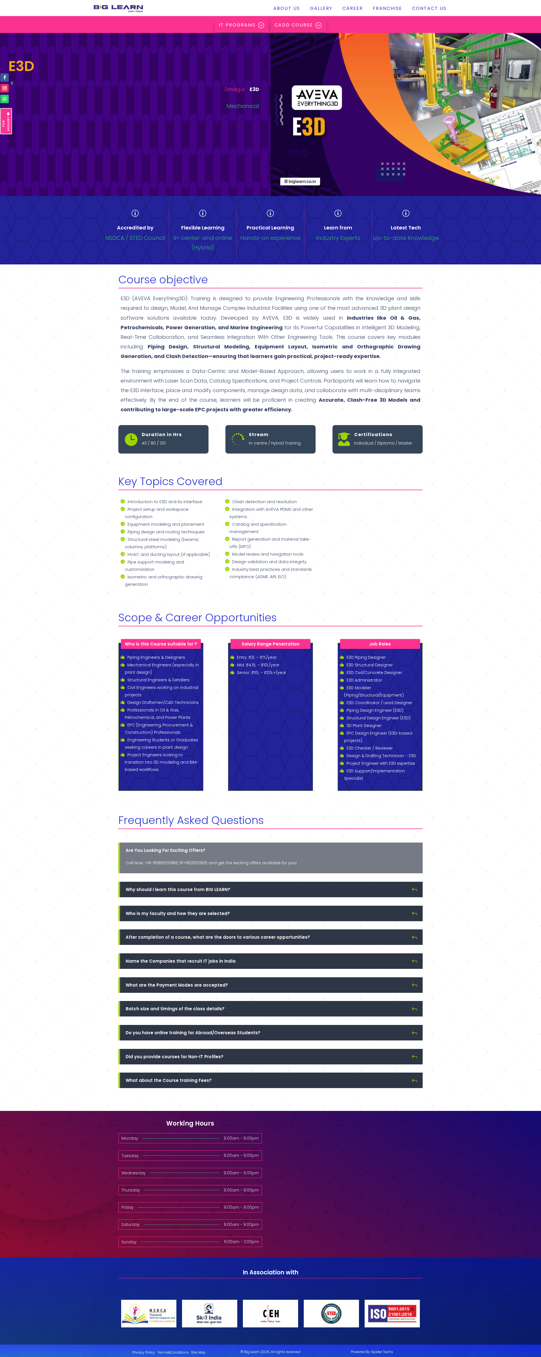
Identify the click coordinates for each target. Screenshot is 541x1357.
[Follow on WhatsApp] (4, 99)
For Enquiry (5, 123)
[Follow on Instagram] (4, 88)
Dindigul (235, 89)
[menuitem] (286, 8)
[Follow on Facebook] (4, 77)
